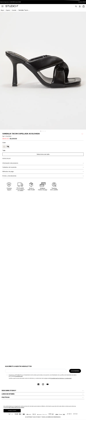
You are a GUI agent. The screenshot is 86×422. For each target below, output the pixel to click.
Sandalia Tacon (14, 10)
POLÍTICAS (5, 397)
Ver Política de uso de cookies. (16, 407)
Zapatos (8, 10)
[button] (40, 131)
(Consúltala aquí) (18, 376)
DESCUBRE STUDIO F (9, 390)
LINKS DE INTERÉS (8, 394)
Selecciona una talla (43, 154)
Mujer (2, 10)
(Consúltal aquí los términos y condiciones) (61, 378)
